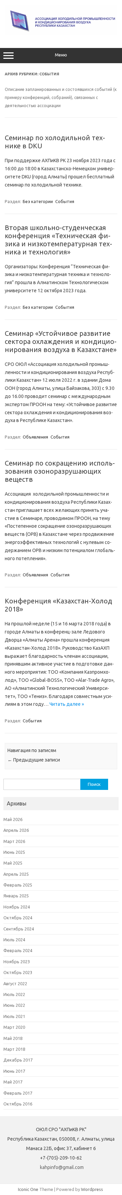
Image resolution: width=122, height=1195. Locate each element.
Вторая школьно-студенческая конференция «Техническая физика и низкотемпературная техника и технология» (58, 240)
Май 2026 (12, 819)
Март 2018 (14, 1049)
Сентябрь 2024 (18, 928)
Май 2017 (12, 1081)
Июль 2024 (14, 939)
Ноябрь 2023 (16, 961)
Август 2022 (15, 983)
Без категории (38, 201)
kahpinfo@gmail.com (62, 1167)
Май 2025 (12, 863)
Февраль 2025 (17, 884)
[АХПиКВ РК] (61, 33)
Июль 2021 (14, 1016)
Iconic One (28, 1189)
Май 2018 (12, 1038)
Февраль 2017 (17, 1093)
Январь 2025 (16, 895)
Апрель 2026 (16, 830)
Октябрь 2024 (17, 917)
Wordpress (92, 1189)
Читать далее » (66, 704)
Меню (61, 54)
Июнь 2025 (14, 852)
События (64, 201)
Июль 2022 (14, 994)
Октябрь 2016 (17, 1103)
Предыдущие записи (33, 760)
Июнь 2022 (14, 1005)
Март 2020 (14, 1027)
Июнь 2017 (14, 1071)
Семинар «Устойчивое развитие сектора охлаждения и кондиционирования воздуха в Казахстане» (61, 341)
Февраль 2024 (17, 950)
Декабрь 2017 (18, 1059)
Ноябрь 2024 (16, 906)
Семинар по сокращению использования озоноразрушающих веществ (60, 471)
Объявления (35, 436)
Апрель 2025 (16, 874)
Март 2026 (14, 841)
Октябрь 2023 (17, 972)
